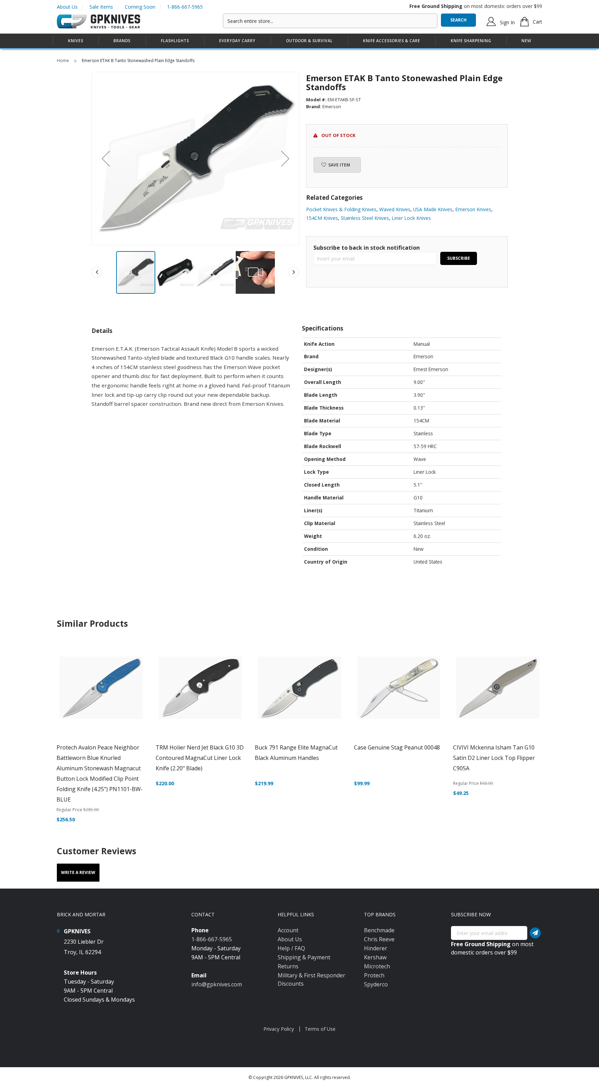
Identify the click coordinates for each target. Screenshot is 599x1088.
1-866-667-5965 (185, 6)
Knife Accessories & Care (391, 40)
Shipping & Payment (304, 957)
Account (288, 930)
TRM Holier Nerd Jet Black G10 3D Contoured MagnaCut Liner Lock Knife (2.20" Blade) (200, 758)
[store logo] (98, 22)
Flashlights (175, 40)
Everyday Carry (237, 40)
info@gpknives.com (216, 984)
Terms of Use (320, 1029)
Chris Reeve (379, 939)
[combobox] (330, 21)
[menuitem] (75, 40)
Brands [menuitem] (121, 40)
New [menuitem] (526, 40)
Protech (374, 975)
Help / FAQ (291, 948)
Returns (288, 966)
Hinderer (375, 948)
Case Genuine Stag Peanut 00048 (397, 747)
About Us (67, 6)
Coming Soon (140, 6)
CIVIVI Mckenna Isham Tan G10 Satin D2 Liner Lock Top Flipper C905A (494, 758)
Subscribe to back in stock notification (366, 247)
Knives (75, 40)
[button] (106, 158)
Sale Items (101, 6)
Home (63, 60)
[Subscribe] (535, 933)
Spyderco (376, 984)
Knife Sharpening (471, 40)
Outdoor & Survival (309, 40)
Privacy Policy (278, 1029)
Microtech (377, 966)
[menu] (299, 41)
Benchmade (379, 930)
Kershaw (375, 957)
